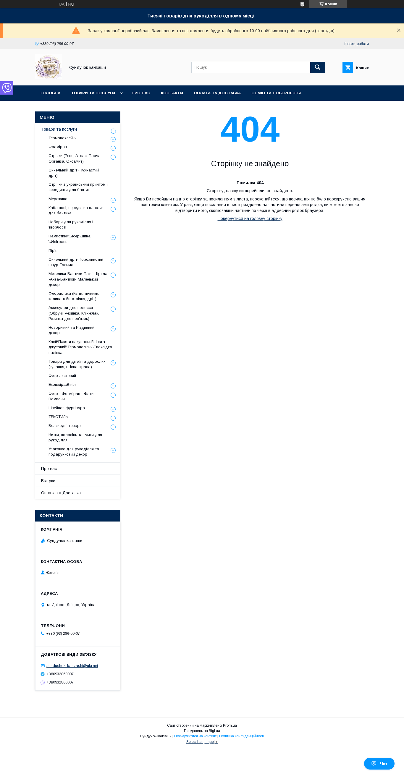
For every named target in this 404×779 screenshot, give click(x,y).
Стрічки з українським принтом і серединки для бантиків (78, 187)
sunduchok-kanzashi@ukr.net (72, 665)
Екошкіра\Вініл (62, 384)
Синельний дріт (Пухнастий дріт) (74, 173)
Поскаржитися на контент (195, 736)
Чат (383, 763)
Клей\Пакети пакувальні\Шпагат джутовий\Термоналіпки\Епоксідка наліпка (80, 346)
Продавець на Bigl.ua (202, 731)
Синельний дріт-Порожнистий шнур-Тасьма (76, 262)
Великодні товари (65, 425)
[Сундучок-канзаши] (48, 77)
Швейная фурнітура (67, 408)
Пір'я (53, 250)
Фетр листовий (62, 375)
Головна (50, 93)
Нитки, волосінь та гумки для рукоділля (75, 437)
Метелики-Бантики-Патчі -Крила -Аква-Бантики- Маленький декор (78, 278)
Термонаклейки (63, 138)
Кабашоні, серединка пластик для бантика (76, 210)
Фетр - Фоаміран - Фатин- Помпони (73, 396)
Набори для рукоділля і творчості (71, 224)
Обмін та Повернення (276, 93)
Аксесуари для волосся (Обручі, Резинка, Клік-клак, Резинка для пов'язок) (74, 312)
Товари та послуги (93, 93)
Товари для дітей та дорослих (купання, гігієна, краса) (77, 364)
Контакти (172, 93)
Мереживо (58, 199)
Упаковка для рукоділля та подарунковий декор (74, 451)
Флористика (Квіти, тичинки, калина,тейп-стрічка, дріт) (74, 296)
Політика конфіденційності (241, 736)
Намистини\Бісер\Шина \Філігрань (70, 239)
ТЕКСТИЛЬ (58, 416)
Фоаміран (58, 147)
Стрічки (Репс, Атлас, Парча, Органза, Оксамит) (75, 158)
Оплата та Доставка (217, 93)
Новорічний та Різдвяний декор (71, 330)
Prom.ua (230, 725)
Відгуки (48, 480)
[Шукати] (317, 67)
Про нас (141, 93)
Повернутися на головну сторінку (250, 218)
